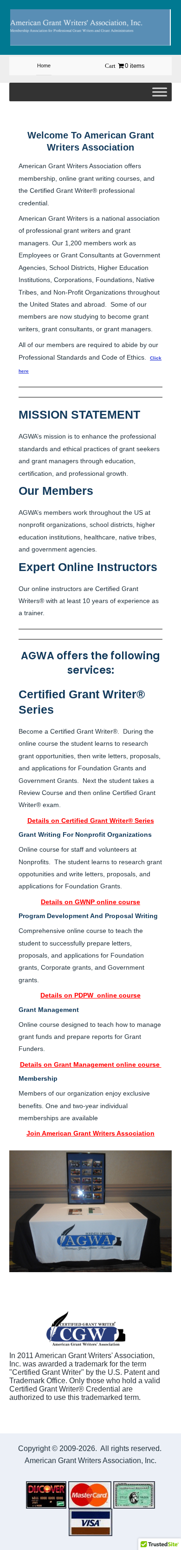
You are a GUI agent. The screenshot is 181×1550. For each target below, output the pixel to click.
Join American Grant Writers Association (90, 1133)
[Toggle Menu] (159, 92)
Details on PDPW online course (90, 995)
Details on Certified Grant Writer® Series (90, 820)
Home (44, 65)
